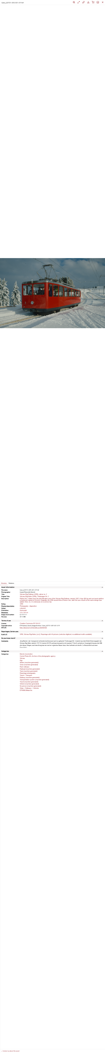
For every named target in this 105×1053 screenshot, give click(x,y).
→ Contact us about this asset (10, 1051)
